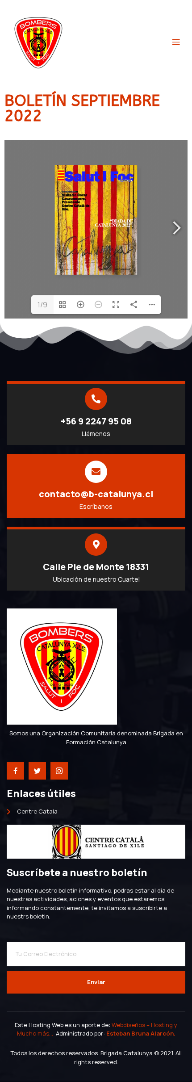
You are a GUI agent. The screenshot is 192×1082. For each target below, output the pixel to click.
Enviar (96, 982)
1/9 (42, 305)
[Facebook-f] (15, 771)
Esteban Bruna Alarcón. (140, 1033)
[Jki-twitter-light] (37, 771)
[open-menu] (176, 42)
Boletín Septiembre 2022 (82, 108)
